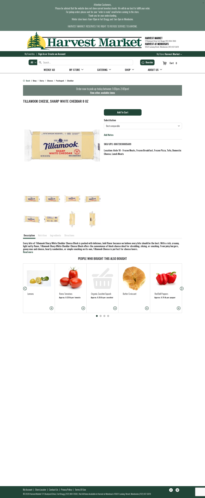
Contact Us (53, 489)
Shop (35, 80)
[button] (173, 54)
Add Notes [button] (109, 135)
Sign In (41, 54)
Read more (28, 251)
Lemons (30, 293)
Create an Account (57, 54)
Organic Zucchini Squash (101, 293)
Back (28, 80)
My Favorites (30, 54)
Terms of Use (80, 489)
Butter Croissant (129, 293)
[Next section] (182, 288)
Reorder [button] (149, 62)
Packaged (60, 80)
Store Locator (40, 489)
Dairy (42, 80)
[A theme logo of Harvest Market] (82, 41)
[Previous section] (23, 288)
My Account (27, 489)
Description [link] (29, 235)
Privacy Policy (66, 489)
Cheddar (70, 80)
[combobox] (33, 62)
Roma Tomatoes (65, 293)
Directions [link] (69, 235)
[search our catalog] (40, 62)
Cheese (50, 80)
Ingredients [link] (55, 235)
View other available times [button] (102, 92)
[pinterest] (177, 490)
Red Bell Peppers (161, 293)
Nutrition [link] (42, 235)
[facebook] (171, 490)
